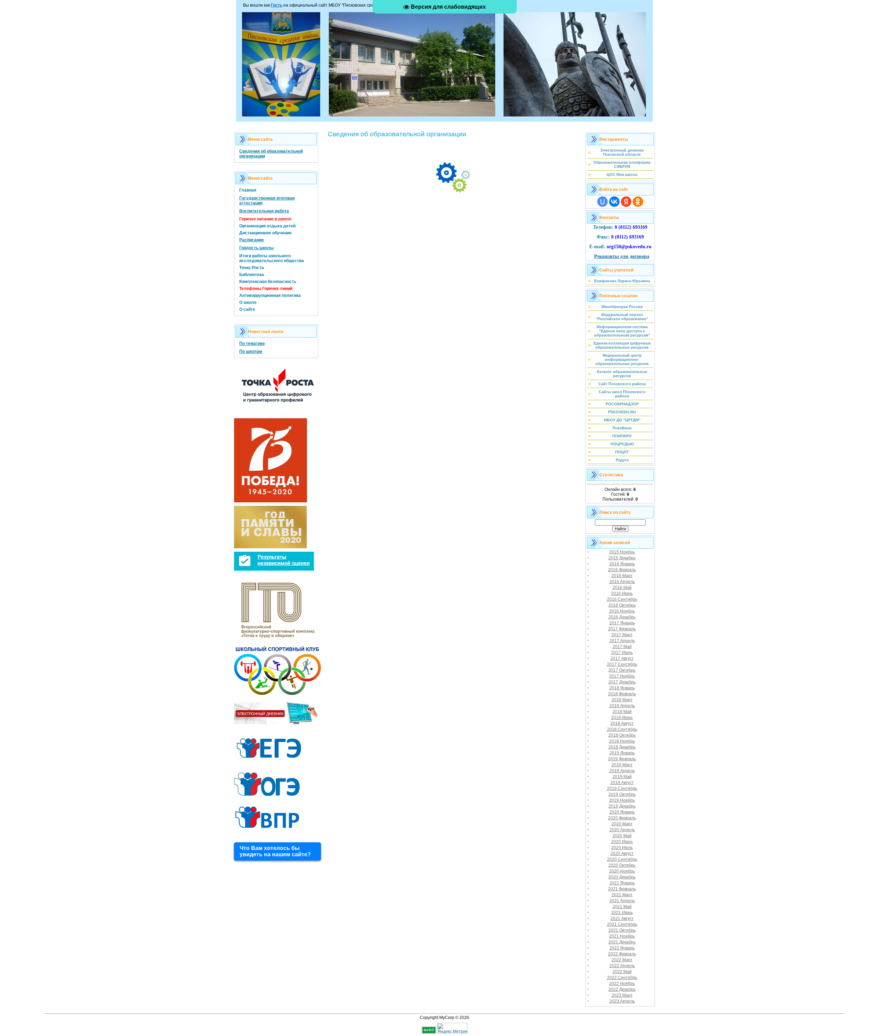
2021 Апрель (622, 900)
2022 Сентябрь (622, 977)
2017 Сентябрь (622, 664)
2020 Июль (622, 847)
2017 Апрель (622, 640)
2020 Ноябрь (622, 871)
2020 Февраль (622, 818)
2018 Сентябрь (622, 729)
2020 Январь (622, 812)
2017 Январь (622, 623)
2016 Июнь (622, 593)
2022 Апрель (622, 965)
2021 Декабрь (621, 942)
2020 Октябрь (621, 865)
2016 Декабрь (621, 617)
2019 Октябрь (621, 794)
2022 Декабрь (621, 989)
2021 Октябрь (621, 930)
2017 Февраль (622, 628)
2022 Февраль (622, 954)
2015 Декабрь (621, 558)
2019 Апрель (622, 770)
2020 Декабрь (621, 877)
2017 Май (622, 646)
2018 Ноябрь (622, 741)
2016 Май (622, 587)
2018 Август (622, 723)
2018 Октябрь (621, 735)
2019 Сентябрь (622, 788)
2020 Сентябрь (622, 859)
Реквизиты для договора (621, 256)
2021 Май (622, 906)
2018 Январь (622, 688)
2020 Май (622, 835)
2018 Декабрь (621, 747)
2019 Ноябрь (622, 800)
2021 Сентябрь (622, 924)
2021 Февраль (622, 889)
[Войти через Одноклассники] (638, 201)
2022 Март (622, 959)
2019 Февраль (622, 758)
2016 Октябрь (621, 605)
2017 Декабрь (621, 682)
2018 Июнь (622, 717)
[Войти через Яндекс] (626, 201)
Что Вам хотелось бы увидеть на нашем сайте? (275, 851)
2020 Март (622, 823)
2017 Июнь (622, 652)
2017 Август (622, 658)
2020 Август (622, 853)
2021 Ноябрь (622, 936)
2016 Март (622, 575)
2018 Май (622, 711)
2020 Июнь (622, 841)
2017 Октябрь (621, 670)
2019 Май (622, 776)
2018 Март (622, 699)
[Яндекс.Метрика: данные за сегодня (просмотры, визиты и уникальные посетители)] (452, 1028)
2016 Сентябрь (622, 599)
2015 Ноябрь (622, 552)
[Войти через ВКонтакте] (614, 201)
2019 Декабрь (621, 806)
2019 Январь (622, 753)
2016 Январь (622, 563)
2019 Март (622, 764)
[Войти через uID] (602, 201)
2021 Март (622, 894)
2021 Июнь (622, 912)
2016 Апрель (622, 581)
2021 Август (622, 918)
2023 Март (622, 995)
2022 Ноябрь (622, 983)
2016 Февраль (622, 569)
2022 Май (622, 971)
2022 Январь (622, 948)
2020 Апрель (622, 829)
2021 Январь (622, 883)
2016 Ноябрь (622, 611)
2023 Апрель (622, 1001)
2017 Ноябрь (622, 676)
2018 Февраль (622, 693)
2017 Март (622, 634)
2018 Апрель (622, 705)
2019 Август (622, 782)
